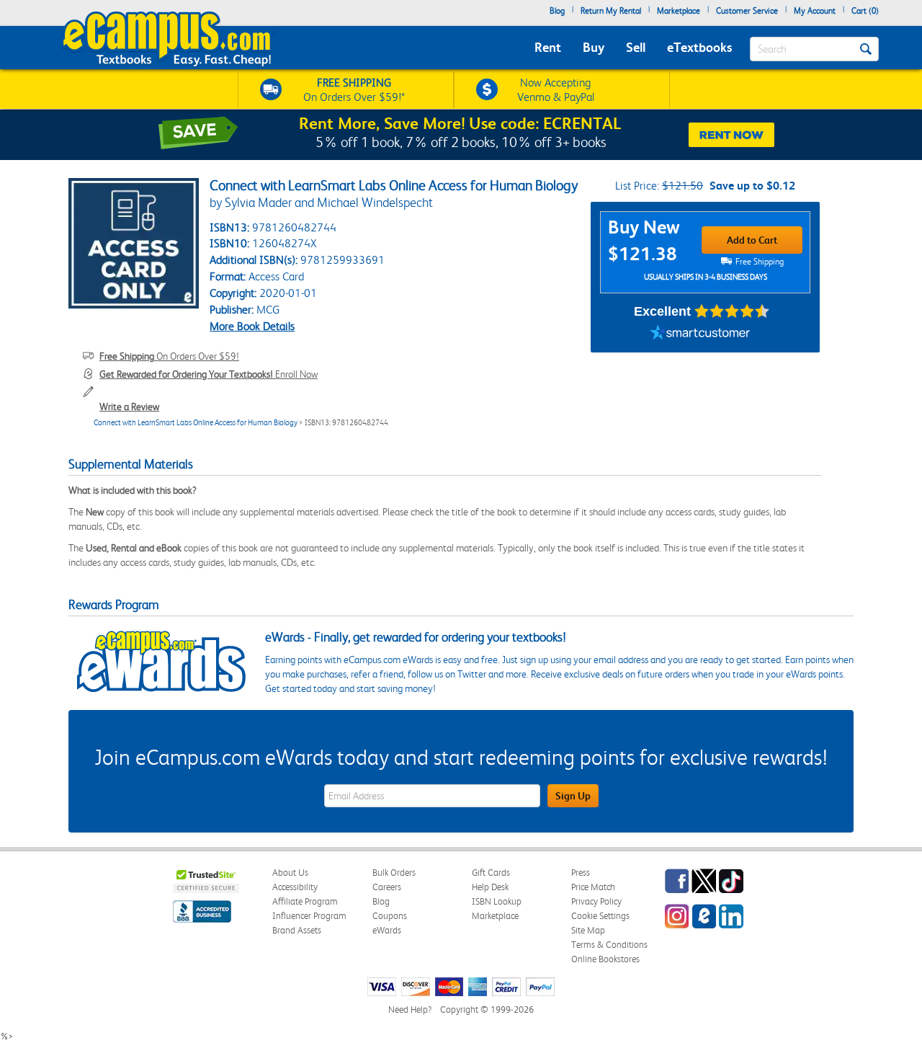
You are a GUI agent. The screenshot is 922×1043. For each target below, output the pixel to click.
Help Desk (490, 887)
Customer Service (747, 11)
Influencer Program (309, 915)
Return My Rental (611, 11)
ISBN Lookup (497, 901)
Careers (386, 887)
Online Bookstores (605, 959)
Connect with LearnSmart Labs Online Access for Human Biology (195, 422)
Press (580, 872)
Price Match (593, 887)
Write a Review (129, 406)
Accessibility (295, 887)
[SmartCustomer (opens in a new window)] (700, 334)
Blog (557, 11)
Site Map (588, 930)
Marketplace (678, 11)
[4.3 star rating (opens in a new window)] (732, 311)
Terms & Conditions (609, 944)
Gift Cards (491, 872)
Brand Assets (296, 930)
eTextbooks (699, 47)
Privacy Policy (596, 901)
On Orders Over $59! (169, 356)
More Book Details (252, 326)
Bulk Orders (394, 872)
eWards (386, 930)
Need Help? (409, 1009)
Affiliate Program (305, 901)
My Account (815, 11)
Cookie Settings (600, 915)
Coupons (389, 915)
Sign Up (573, 796)
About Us (290, 872)
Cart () (865, 11)
